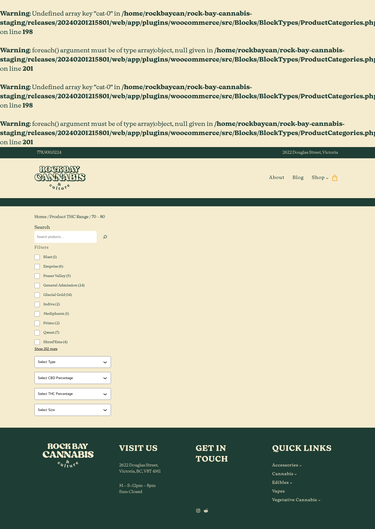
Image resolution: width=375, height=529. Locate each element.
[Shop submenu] (327, 177)
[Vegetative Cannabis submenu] (319, 500)
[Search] (105, 237)
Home (40, 217)
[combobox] (70, 362)
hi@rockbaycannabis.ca (219, 482)
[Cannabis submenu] (295, 474)
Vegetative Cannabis (294, 500)
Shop (318, 177)
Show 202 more (45, 349)
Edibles (280, 483)
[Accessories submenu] (300, 465)
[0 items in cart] (335, 178)
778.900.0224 (49, 153)
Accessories (285, 465)
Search (42, 227)
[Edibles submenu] (291, 483)
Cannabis (282, 474)
